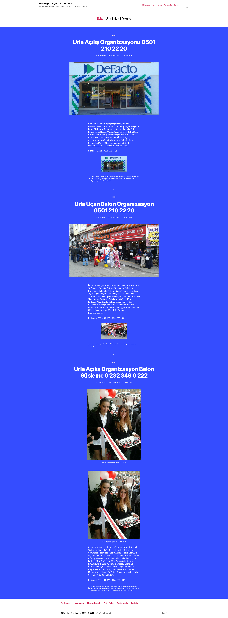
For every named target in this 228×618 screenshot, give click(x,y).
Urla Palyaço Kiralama (110, 588)
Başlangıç (65, 603)
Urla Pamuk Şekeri (124, 588)
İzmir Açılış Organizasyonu (126, 176)
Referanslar (168, 5)
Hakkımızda (146, 5)
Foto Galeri (109, 603)
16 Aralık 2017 (115, 55)
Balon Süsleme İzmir (97, 176)
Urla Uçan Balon (105, 181)
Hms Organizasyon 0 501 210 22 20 (56, 3)
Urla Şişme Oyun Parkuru (102, 590)
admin (104, 55)
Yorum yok (129, 55)
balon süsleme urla (110, 176)
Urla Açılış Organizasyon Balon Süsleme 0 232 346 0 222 (114, 372)
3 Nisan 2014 (115, 382)
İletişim (176, 5)
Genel (114, 35)
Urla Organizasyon (123, 344)
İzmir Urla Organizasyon (98, 586)
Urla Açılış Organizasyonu (109, 179)
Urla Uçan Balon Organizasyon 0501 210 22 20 (114, 207)
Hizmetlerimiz (157, 5)
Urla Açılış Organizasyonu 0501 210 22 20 (114, 45)
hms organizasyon (97, 344)
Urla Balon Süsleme (125, 179)
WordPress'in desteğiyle (104, 613)
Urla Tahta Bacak (116, 590)
